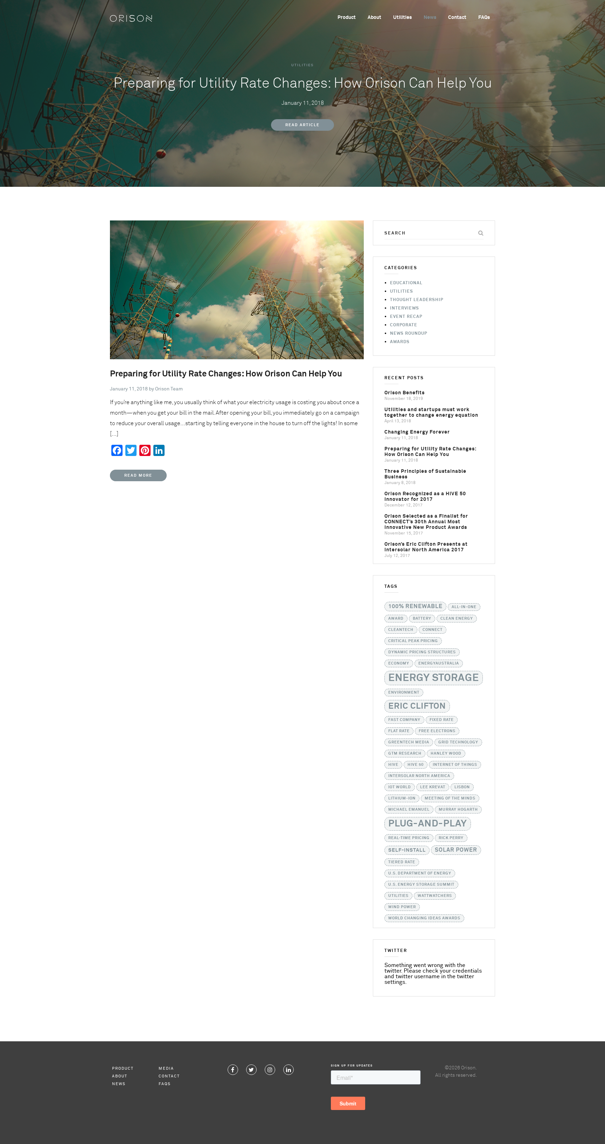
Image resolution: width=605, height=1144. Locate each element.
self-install (407, 850)
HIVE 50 (416, 765)
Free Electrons (437, 731)
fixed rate (442, 720)
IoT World (399, 787)
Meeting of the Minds (450, 798)
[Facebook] (233, 1069)
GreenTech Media (408, 742)
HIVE (393, 765)
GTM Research (405, 753)
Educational (406, 283)
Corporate (403, 325)
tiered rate (401, 862)
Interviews (404, 308)
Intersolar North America (419, 776)
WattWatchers (435, 896)
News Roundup (408, 334)
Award (396, 618)
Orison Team (169, 389)
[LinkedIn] (288, 1069)
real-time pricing (409, 838)
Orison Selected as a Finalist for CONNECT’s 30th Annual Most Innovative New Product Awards (426, 522)
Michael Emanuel (409, 809)
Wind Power (402, 907)
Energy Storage (433, 678)
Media (166, 1068)
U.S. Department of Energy (419, 873)
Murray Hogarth (458, 809)
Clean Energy (456, 618)
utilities (398, 896)
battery (422, 618)
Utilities (402, 17)
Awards (400, 342)
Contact (457, 17)
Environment (403, 692)
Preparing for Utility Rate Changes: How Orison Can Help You (226, 374)
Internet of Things (455, 765)
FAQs (484, 17)
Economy (398, 663)
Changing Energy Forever (417, 432)
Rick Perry (451, 838)
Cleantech (400, 630)
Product (347, 17)
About (374, 17)
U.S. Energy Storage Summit (421, 884)
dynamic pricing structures (422, 652)
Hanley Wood (446, 753)
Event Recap (406, 317)
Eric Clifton (417, 706)
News (430, 17)
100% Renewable (415, 606)
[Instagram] (270, 1069)
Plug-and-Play (427, 824)
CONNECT (433, 630)
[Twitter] (251, 1069)
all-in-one (464, 607)
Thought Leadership (416, 300)
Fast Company (404, 720)
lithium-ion (402, 798)
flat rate (399, 731)
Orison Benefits (404, 392)
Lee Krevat (432, 787)
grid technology (458, 742)
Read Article (302, 125)
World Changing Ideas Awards (424, 918)
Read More (138, 475)
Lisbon (462, 787)
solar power (456, 850)
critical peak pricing (413, 641)
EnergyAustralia (438, 663)
